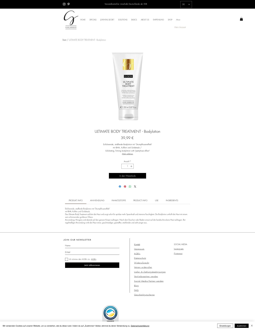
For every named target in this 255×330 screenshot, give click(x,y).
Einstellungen (225, 325)
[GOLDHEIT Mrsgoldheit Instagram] (64, 4)
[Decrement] (123, 166)
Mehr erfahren (127, 154)
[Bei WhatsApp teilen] (130, 186)
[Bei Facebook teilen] (120, 186)
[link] (241, 19)
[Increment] (131, 166)
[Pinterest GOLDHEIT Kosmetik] (68, 4)
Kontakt (137, 244)
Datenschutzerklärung (140, 325)
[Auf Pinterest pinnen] (125, 186)
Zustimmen (241, 325)
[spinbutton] (127, 166)
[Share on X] (135, 186)
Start (64, 39)
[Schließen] (251, 326)
